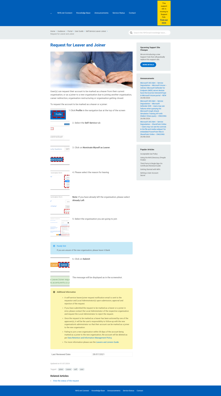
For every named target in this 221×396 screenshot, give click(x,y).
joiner (61, 369)
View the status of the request (66, 381)
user (81, 369)
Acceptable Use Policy (149, 154)
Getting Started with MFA (150, 169)
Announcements (101, 13)
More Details (148, 65)
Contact (132, 13)
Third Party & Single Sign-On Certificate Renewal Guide (151, 164)
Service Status (119, 13)
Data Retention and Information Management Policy (90, 338)
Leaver (68, 369)
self (75, 369)
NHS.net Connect (64, 13)
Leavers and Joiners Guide (107, 342)
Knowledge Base (83, 13)
